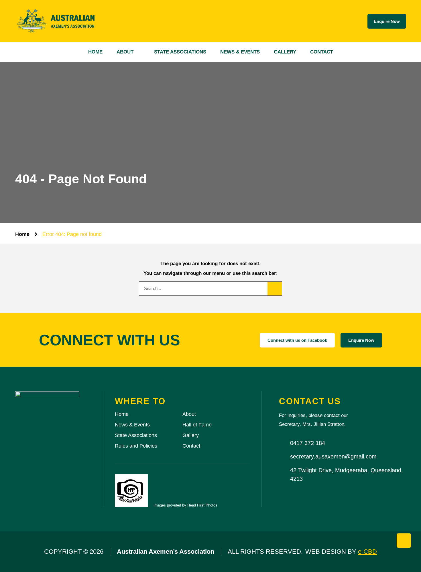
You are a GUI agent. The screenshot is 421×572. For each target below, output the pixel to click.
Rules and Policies (136, 446)
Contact (321, 52)
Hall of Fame (197, 425)
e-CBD (367, 551)
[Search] (274, 288)
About (125, 52)
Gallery (285, 52)
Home (95, 52)
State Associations (180, 52)
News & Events (240, 52)
